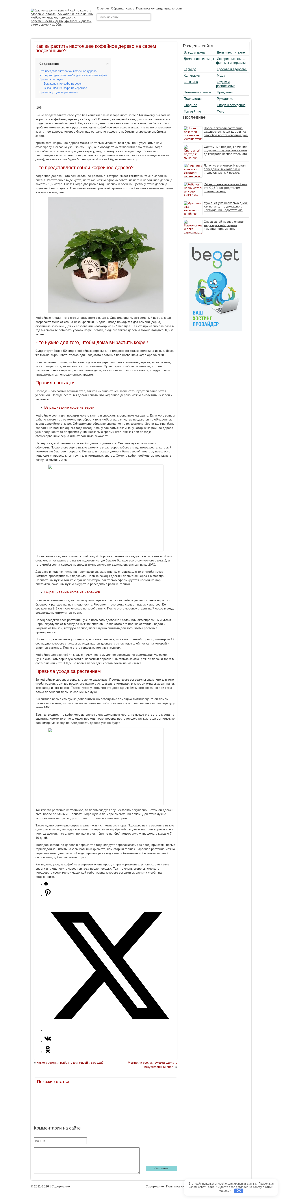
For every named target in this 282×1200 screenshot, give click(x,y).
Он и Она (191, 82)
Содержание (61, 1186)
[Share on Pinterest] (47, 895)
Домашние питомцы (199, 59)
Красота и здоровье (232, 69)
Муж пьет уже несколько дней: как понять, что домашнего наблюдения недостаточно (226, 206)
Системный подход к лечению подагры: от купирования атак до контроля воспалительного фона (225, 152)
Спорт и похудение (231, 105)
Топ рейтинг (192, 111)
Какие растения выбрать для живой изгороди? (70, 1062)
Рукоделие (225, 98)
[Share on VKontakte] (47, 1041)
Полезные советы (197, 92)
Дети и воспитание (231, 52)
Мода (221, 75)
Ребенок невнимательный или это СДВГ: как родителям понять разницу (225, 187)
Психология (193, 98)
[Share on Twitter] (110, 1030)
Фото (220, 111)
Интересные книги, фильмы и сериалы (231, 61)
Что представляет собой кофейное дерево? (68, 71)
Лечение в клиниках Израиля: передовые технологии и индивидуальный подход (225, 169)
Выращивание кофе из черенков (65, 88)
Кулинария (192, 75)
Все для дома (194, 52)
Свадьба (190, 105)
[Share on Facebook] (46, 884)
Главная (103, 8)
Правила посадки (51, 79)
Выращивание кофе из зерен (63, 83)
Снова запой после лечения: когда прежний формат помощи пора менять (224, 225)
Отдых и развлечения (225, 84)
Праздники (225, 92)
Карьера (190, 69)
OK (239, 1190)
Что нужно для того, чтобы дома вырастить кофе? (73, 75)
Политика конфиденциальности (159, 8)
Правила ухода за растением (58, 92)
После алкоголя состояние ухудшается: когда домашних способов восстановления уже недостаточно (226, 133)
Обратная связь (122, 8)
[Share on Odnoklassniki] (47, 1052)
